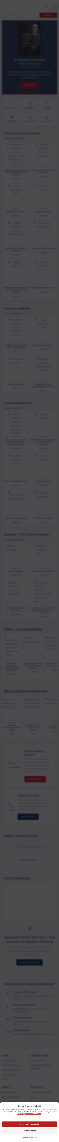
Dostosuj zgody (29, 1131)
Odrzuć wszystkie (29, 1137)
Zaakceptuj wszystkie (29, 1124)
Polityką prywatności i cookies (29, 1114)
